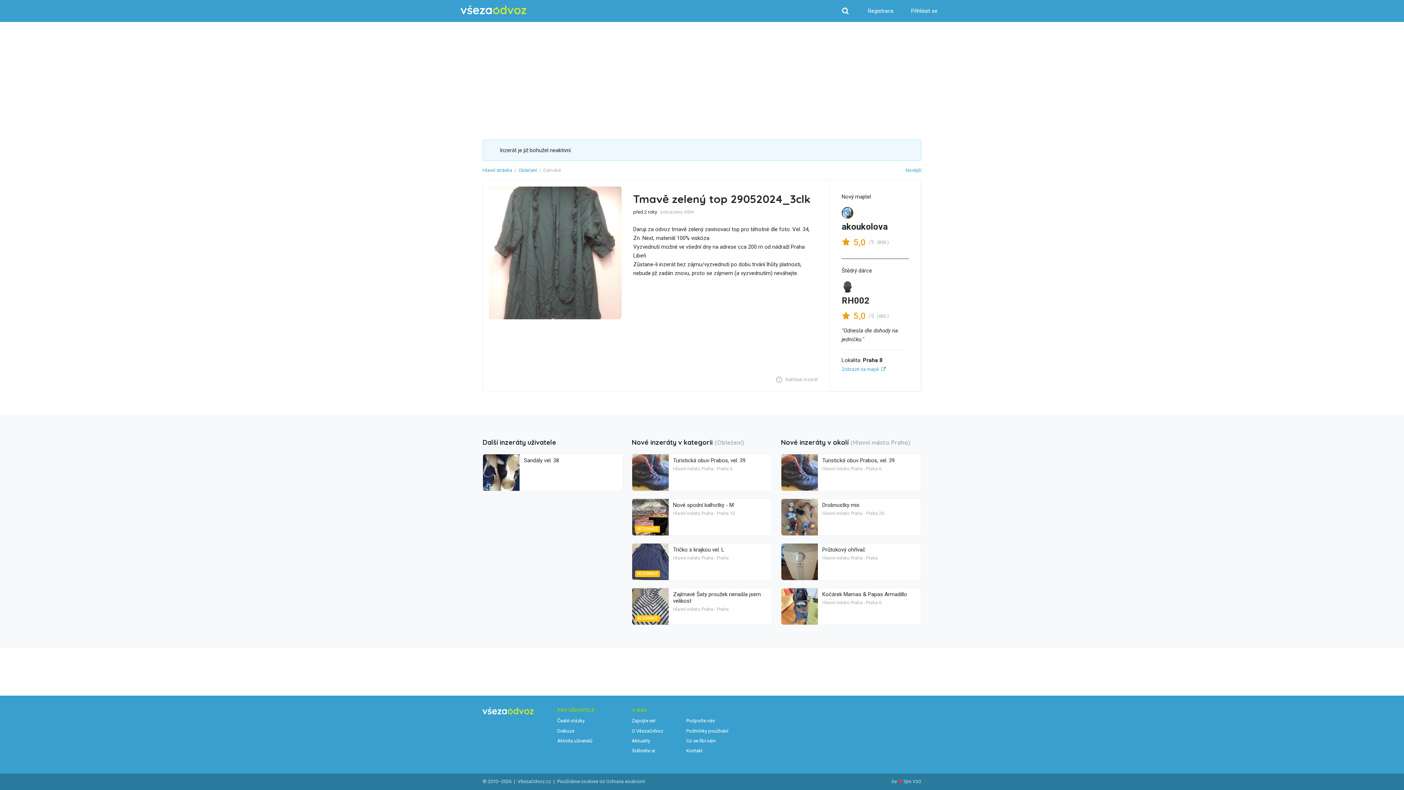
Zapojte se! (644, 720)
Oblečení (527, 170)
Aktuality (641, 741)
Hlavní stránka (497, 170)
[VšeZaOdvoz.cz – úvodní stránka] (493, 10)
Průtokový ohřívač (843, 549)
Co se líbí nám (701, 741)
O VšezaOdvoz (647, 731)
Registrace (881, 11)
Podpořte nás (700, 720)
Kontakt (694, 750)
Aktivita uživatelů (574, 741)
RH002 (855, 301)
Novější (913, 170)
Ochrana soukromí (625, 781)
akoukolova (865, 227)
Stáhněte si (643, 750)
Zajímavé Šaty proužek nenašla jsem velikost (717, 597)
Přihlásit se (924, 11)
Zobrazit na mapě (860, 369)
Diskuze (565, 731)
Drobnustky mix (840, 505)
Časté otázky (571, 720)
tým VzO (912, 781)
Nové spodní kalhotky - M (703, 505)
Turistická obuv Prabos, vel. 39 (709, 460)
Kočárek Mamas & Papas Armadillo (864, 594)
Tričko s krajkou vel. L (698, 549)
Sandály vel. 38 (541, 460)
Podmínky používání (707, 731)
